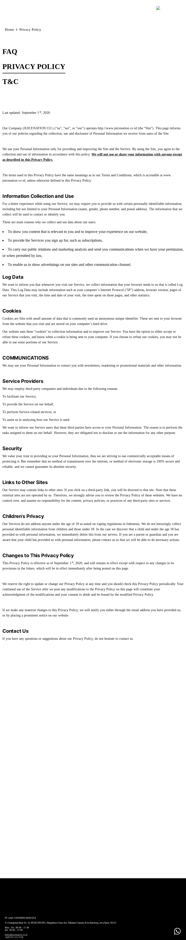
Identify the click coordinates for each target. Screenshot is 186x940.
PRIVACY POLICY (33, 66)
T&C (10, 81)
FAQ (9, 51)
